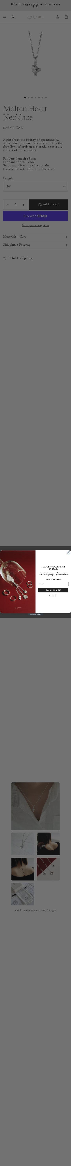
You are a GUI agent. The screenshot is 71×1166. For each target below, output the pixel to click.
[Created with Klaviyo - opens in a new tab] (35, 614)
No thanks (53, 596)
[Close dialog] (68, 552)
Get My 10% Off (53, 590)
